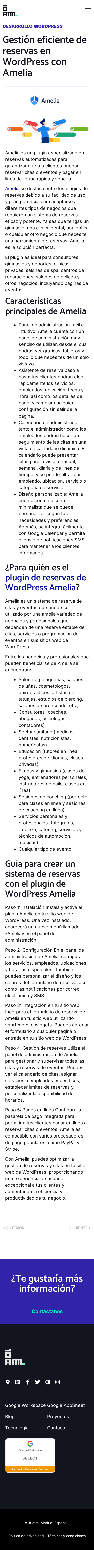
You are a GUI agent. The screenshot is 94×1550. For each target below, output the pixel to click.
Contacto (57, 1427)
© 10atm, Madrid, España (45, 1523)
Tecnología (17, 1427)
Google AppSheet (66, 1405)
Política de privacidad (26, 1536)
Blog (10, 1416)
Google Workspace (25, 1405)
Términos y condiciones (66, 1536)
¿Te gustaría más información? (47, 1284)
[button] (58, 10)
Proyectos (58, 1416)
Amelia (12, 188)
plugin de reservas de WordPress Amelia (45, 582)
